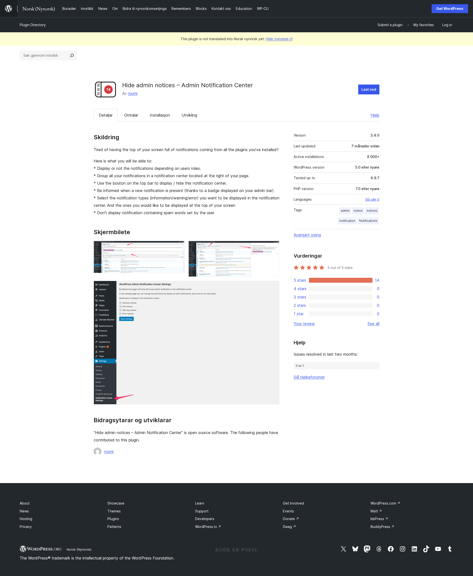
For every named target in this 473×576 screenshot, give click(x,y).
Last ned (368, 89)
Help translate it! (279, 39)
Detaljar (106, 115)
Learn (199, 503)
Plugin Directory (33, 25)
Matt (376, 511)
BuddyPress (382, 526)
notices (372, 210)
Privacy (26, 526)
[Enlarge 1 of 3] (177, 247)
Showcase (115, 503)
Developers (204, 519)
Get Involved (293, 503)
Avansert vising (307, 234)
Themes (114, 511)
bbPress (379, 519)
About (25, 503)
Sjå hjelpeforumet (309, 377)
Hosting (26, 519)
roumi (132, 93)
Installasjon (160, 115)
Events (288, 511)
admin (345, 210)
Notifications (368, 221)
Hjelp (375, 115)
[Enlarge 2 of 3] (272, 247)
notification (347, 221)
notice (358, 210)
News (24, 511)
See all (373, 323)
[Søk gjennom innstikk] (72, 55)
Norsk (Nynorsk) (79, 549)
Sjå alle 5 (372, 199)
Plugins (113, 519)
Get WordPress (449, 8)
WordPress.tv (208, 526)
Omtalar (131, 115)
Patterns (114, 526)
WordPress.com (385, 503)
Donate (291, 519)
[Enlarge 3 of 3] (272, 287)
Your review (304, 323)
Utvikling (189, 115)
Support (201, 511)
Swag (289, 526)
